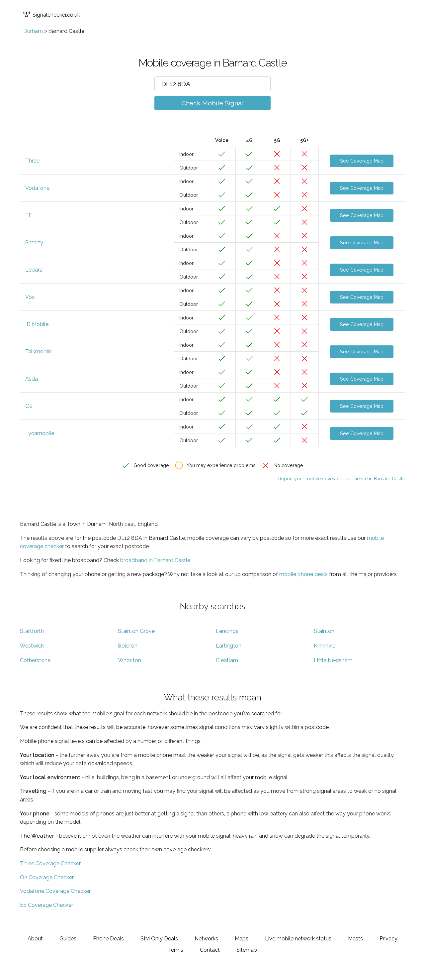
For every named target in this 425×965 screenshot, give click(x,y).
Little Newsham (333, 660)
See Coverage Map (361, 161)
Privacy (388, 938)
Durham (33, 31)
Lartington (228, 646)
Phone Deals (108, 938)
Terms (175, 950)
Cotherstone (35, 660)
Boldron (127, 646)
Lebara (33, 270)
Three (32, 161)
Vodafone (37, 188)
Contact (210, 950)
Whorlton (129, 660)
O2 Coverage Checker (47, 877)
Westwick (32, 646)
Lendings (227, 631)
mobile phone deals (303, 574)
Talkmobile (38, 351)
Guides (67, 938)
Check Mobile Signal (212, 103)
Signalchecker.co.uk (56, 15)
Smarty (34, 242)
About (35, 938)
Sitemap (246, 950)
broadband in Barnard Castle (155, 560)
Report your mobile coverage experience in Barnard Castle (341, 478)
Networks (206, 938)
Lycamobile (39, 433)
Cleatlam (227, 660)
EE (28, 215)
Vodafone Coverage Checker (55, 891)
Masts (355, 938)
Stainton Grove (136, 631)
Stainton (324, 631)
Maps (241, 938)
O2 (29, 406)
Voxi (30, 297)
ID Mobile (36, 324)
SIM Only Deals (159, 938)
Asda (31, 379)
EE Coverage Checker (46, 905)
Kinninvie (324, 646)
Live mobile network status (298, 938)
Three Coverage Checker (50, 863)
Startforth (32, 631)
